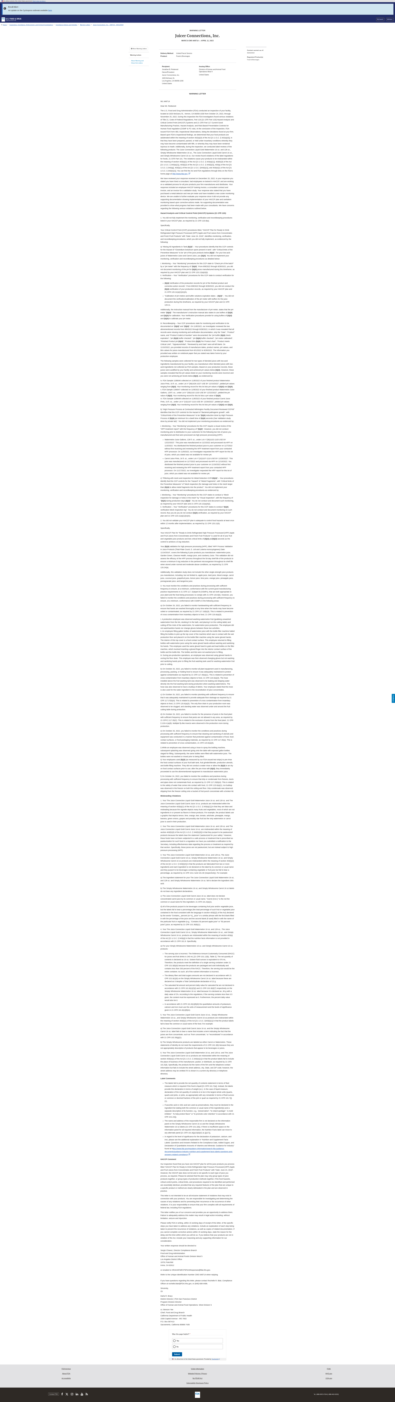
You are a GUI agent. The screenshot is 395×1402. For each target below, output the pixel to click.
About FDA (66, 1373)
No (177, 1346)
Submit (177, 1354)
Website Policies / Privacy (197, 1373)
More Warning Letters (139, 48)
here (50, 10)
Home (5, 25)
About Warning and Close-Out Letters (137, 62)
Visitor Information (197, 1369)
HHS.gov (328, 1373)
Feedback (393, 698)
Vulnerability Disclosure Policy (197, 1383)
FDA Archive (66, 1369)
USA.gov (329, 1378)
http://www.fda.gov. (180, 174)
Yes (177, 1340)
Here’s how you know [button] (39, 1)
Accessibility (66, 1378)
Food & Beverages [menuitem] (253, 59)
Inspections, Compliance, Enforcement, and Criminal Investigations (31, 25)
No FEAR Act (197, 1378)
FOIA (329, 1369)
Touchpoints (215, 1359)
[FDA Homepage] (11, 19)
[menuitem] (256, 52)
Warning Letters (85, 25)
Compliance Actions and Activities (66, 25)
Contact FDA (53, 1394)
